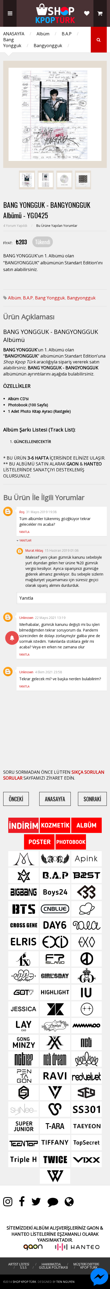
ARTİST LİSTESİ (18, 1264)
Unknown (26, 617)
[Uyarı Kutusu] (12, 637)
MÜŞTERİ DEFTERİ (86, 1264)
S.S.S (23, 1267)
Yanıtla (24, 532)
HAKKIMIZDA (51, 1264)
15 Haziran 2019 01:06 (61, 550)
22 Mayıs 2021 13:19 (50, 617)
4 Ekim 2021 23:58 (48, 672)
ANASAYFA (13, 34)
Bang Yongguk (12, 42)
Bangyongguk (48, 45)
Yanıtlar (25, 540)
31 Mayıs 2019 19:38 (41, 512)
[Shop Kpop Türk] (55, 21)
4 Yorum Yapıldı (15, 225)
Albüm (43, 34)
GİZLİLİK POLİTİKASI (53, 1267)
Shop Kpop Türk (24, 1282)
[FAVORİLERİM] (86, 13)
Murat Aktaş (34, 550)
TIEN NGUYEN (65, 1282)
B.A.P (67, 34)
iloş (22, 512)
